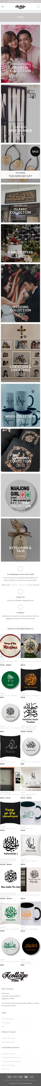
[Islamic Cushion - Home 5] (10, 813)
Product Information (8, 1038)
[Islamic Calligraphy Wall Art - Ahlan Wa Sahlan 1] (31, 779)
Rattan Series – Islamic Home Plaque (9, 662)
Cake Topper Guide (8, 1042)
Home (7, 1080)
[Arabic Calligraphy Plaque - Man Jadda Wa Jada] (10, 879)
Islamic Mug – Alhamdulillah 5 (29, 929)
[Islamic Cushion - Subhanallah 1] (10, 914)
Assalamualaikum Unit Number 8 (30, 895)
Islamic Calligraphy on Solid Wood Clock (31, 662)
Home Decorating (7, 1019)
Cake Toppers (6, 1022)
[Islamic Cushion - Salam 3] (10, 746)
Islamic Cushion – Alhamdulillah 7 (30, 695)
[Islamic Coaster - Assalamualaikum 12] (31, 946)
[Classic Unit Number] (33, 97)
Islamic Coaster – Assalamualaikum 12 (27, 962)
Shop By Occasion (29, 1080)
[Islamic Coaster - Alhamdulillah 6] (10, 712)
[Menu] (2, 6)
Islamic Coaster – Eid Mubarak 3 (9, 961)
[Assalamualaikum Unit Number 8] (31, 879)
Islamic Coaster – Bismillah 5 (8, 695)
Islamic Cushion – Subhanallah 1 (9, 929)
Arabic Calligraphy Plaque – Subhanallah (8, 861)
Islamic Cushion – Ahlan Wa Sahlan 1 (29, 861)
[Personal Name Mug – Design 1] (33, 391)
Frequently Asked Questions (11, 1061)
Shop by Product (16, 1080)
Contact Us (5, 1069)
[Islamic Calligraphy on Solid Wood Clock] (31, 646)
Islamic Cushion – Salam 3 (7, 762)
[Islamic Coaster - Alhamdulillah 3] (31, 746)
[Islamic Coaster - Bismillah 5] (10, 680)
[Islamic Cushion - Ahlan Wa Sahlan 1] (31, 845)
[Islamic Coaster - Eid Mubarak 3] (10, 946)
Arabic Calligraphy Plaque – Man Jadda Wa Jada (9, 896)
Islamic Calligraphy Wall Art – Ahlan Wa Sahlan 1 (29, 795)
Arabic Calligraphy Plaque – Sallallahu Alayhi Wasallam (29, 728)
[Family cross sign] (25, 337)
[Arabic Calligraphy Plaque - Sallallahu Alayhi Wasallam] (31, 712)
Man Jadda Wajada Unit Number (9, 794)
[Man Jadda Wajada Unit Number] (10, 779)
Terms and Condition (8, 1065)
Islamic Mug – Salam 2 (27, 828)
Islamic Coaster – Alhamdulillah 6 (10, 728)
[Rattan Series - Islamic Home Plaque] (10, 646)
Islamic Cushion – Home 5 (7, 828)
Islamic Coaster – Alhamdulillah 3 (30, 762)
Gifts (3, 1026)
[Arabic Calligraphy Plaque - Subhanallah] (10, 845)
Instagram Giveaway (8, 1053)
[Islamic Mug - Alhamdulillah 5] (31, 914)
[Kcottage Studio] (20, 6)
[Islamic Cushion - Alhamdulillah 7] (31, 680)
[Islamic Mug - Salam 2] (31, 813)
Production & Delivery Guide (20, 585)
